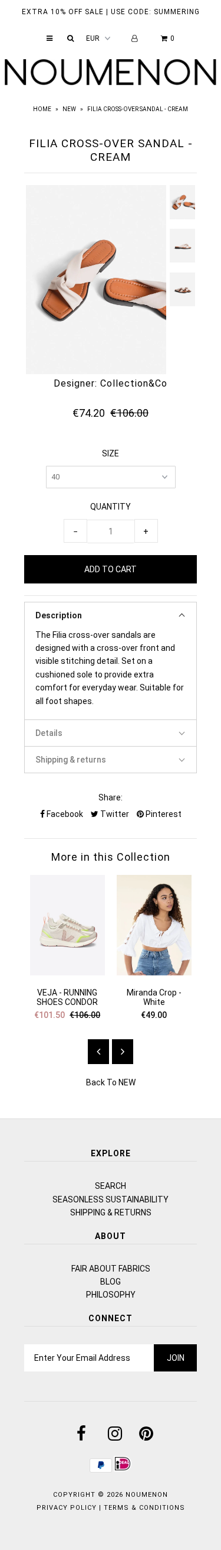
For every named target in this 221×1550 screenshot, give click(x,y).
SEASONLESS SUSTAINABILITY (110, 1199)
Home (42, 109)
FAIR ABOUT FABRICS (110, 1268)
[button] (110, 615)
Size (110, 453)
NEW (69, 109)
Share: (110, 797)
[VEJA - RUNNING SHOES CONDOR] (67, 972)
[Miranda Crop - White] (154, 972)
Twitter (113, 814)
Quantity (110, 506)
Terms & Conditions (144, 1508)
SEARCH (110, 1186)
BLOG (110, 1281)
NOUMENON (147, 1495)
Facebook (64, 814)
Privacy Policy (67, 1508)
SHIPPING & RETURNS (110, 1212)
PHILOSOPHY (111, 1294)
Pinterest (163, 814)
